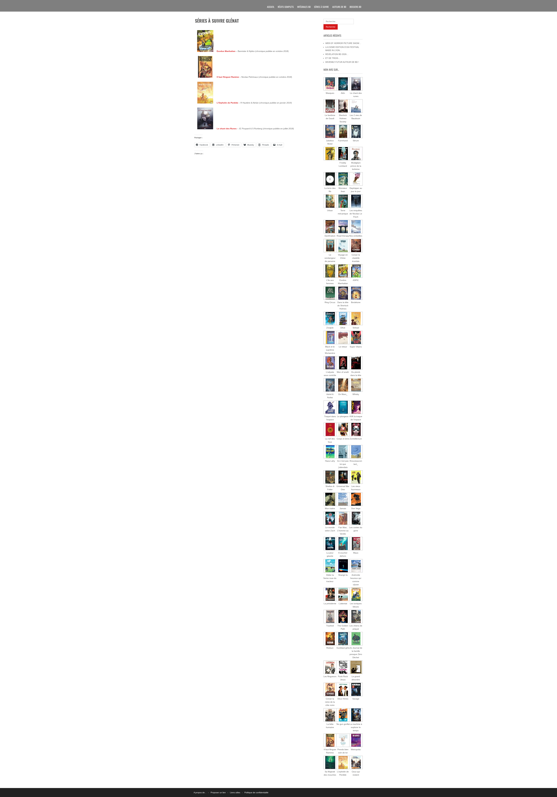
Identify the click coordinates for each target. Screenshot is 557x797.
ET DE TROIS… (332, 58)
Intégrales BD (304, 7)
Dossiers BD (355, 7)
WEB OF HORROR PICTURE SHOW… (343, 43)
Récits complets (286, 7)
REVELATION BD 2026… (337, 54)
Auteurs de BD (339, 7)
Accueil (270, 7)
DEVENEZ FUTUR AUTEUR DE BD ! (342, 62)
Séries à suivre (321, 7)
